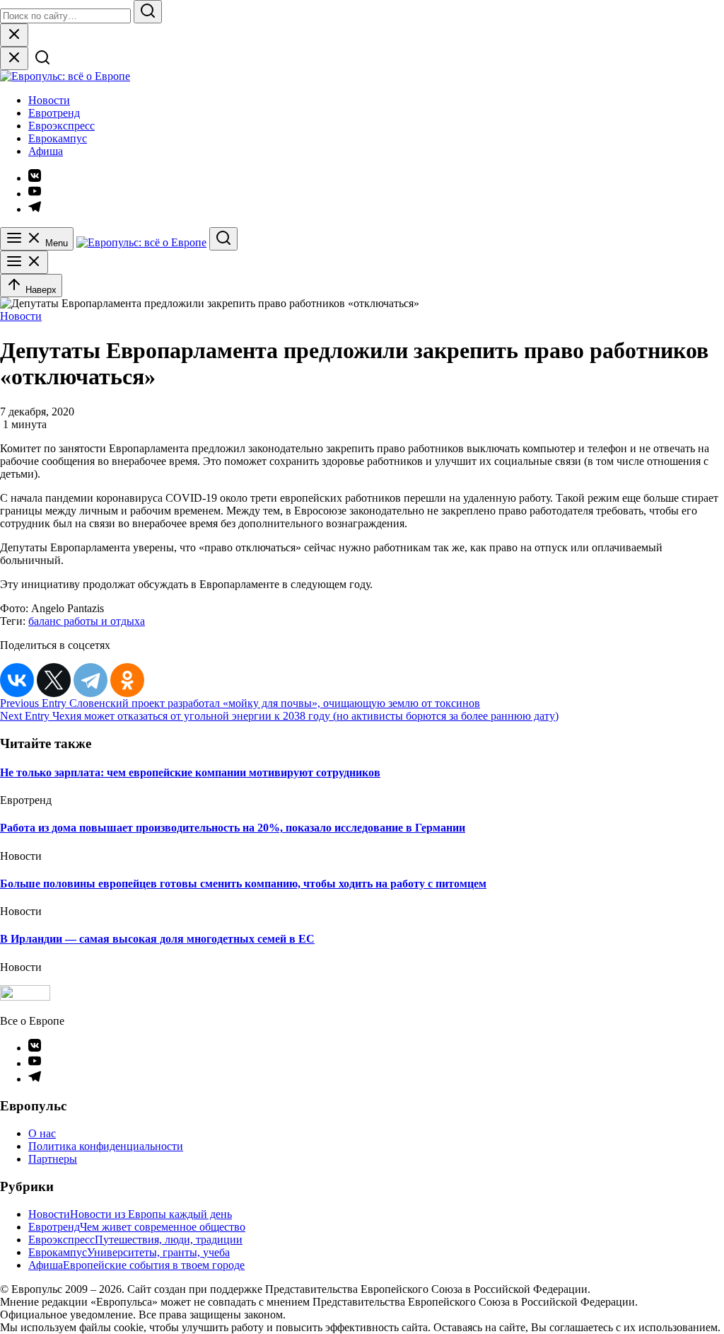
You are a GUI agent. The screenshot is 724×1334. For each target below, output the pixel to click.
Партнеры (52, 1159)
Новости (49, 100)
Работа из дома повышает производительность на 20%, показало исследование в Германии (232, 828)
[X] (54, 680)
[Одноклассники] (127, 680)
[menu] (24, 262)
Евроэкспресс (61, 126)
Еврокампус (57, 138)
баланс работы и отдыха (86, 621)
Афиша (45, 151)
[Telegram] (90, 680)
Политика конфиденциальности (105, 1146)
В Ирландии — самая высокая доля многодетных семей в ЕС (157, 939)
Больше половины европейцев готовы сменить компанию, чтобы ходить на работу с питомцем (243, 884)
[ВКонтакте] (17, 680)
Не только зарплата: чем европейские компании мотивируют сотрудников (190, 772)
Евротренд (54, 113)
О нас (42, 1133)
